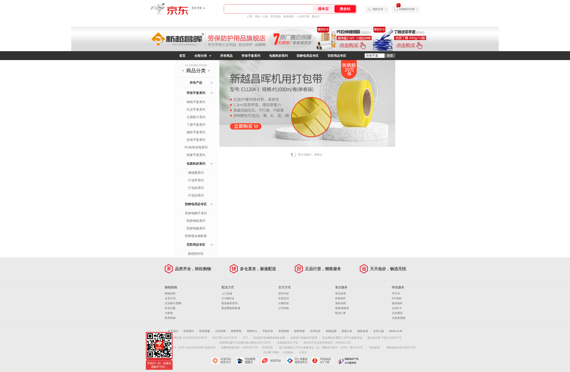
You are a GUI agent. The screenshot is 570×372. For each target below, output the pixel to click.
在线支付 (283, 298)
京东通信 (397, 313)
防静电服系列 (196, 228)
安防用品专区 (337, 55)
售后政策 (340, 293)
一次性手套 (302, 16)
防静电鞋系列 (196, 220)
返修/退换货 (342, 308)
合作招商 (220, 331)
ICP (245, 337)
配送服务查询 (230, 303)
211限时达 (228, 298)
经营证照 (267, 347)
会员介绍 (170, 298)
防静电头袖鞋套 (196, 236)
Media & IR (395, 331)
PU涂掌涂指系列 (196, 147)
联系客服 (170, 317)
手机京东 (268, 331)
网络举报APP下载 (322, 360)
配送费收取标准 (231, 308)
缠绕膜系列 (196, 172)
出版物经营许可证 (287, 342)
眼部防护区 (196, 253)
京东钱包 (288, 352)
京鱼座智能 (398, 317)
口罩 (249, 16)
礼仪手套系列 (196, 109)
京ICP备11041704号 (224, 337)
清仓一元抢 (261, 16)
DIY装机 (397, 298)
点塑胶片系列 (196, 117)
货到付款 (283, 293)
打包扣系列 (196, 195)
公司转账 (283, 308)
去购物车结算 (407, 9)
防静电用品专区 (308, 55)
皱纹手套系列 (196, 132)
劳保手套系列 (251, 55)
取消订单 (340, 313)
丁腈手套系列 (196, 124)
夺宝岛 (396, 293)
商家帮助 (236, 331)
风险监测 (331, 331)
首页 (182, 55)
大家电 (169, 313)
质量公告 (347, 331)
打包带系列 (196, 180)
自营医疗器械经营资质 (303, 337)
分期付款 (283, 303)
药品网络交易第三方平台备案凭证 (342, 337)
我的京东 (378, 9)
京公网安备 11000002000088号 (188, 337)
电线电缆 (288, 16)
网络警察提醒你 (247, 360)
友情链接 (283, 331)
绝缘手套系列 (196, 155)
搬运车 (316, 16)
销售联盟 (299, 331)
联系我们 (188, 331)
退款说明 (340, 303)
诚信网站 (272, 360)
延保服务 (397, 303)
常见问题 (170, 308)
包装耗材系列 (278, 55)
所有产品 (196, 82)
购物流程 (170, 293)
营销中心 (252, 331)
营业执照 (374, 347)
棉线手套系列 (196, 102)
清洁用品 (275, 16)
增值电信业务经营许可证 (401, 347)
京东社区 (315, 331)
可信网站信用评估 (222, 360)
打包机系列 (196, 188)
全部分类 (200, 55)
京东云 (303, 352)
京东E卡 (397, 308)
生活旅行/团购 (173, 303)
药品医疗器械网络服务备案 (269, 337)
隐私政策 (362, 331)
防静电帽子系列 (196, 213)
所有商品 (226, 55)
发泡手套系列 (196, 140)
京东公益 (378, 331)
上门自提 (227, 293)
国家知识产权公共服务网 (347, 360)
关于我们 (173, 331)
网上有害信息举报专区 (297, 360)
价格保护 (340, 298)
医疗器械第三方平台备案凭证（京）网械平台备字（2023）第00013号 (321, 347)
